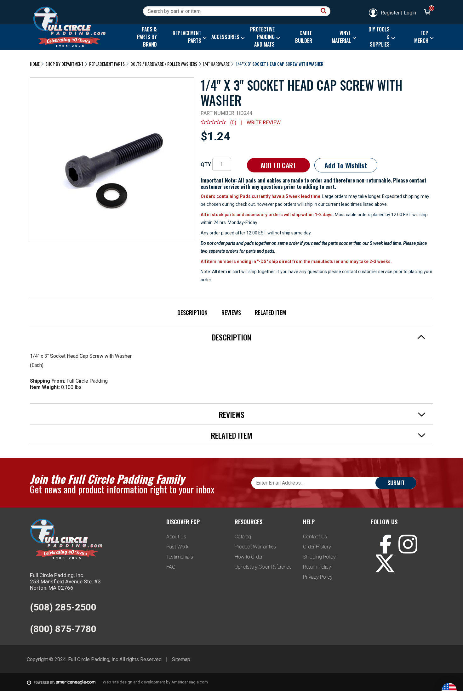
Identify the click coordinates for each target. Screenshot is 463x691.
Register (390, 13)
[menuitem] (145, 37)
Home (35, 63)
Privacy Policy (318, 577)
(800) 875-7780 (63, 628)
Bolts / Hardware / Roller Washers (163, 63)
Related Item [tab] (231, 435)
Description (192, 312)
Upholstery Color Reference (263, 567)
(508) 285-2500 (63, 607)
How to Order (249, 557)
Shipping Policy (319, 557)
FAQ (170, 567)
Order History (317, 547)
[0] (427, 13)
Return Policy (317, 567)
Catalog (243, 537)
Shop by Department (64, 63)
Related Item (270, 312)
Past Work (177, 547)
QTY (206, 164)
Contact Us (315, 537)
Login (410, 13)
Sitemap (181, 659)
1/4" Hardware (216, 63)
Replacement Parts (107, 63)
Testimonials (179, 557)
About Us (176, 537)
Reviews (231, 312)
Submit (396, 483)
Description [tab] (231, 337)
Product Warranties (255, 547)
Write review (264, 123)
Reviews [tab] (231, 414)
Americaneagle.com (189, 682)
